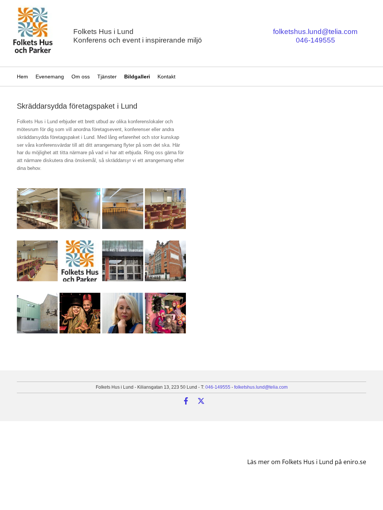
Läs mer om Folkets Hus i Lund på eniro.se (306, 462)
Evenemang (50, 77)
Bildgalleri (137, 77)
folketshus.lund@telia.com (315, 31)
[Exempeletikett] (186, 400)
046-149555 (315, 40)
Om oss (80, 77)
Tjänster (107, 77)
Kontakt (166, 77)
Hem (22, 77)
